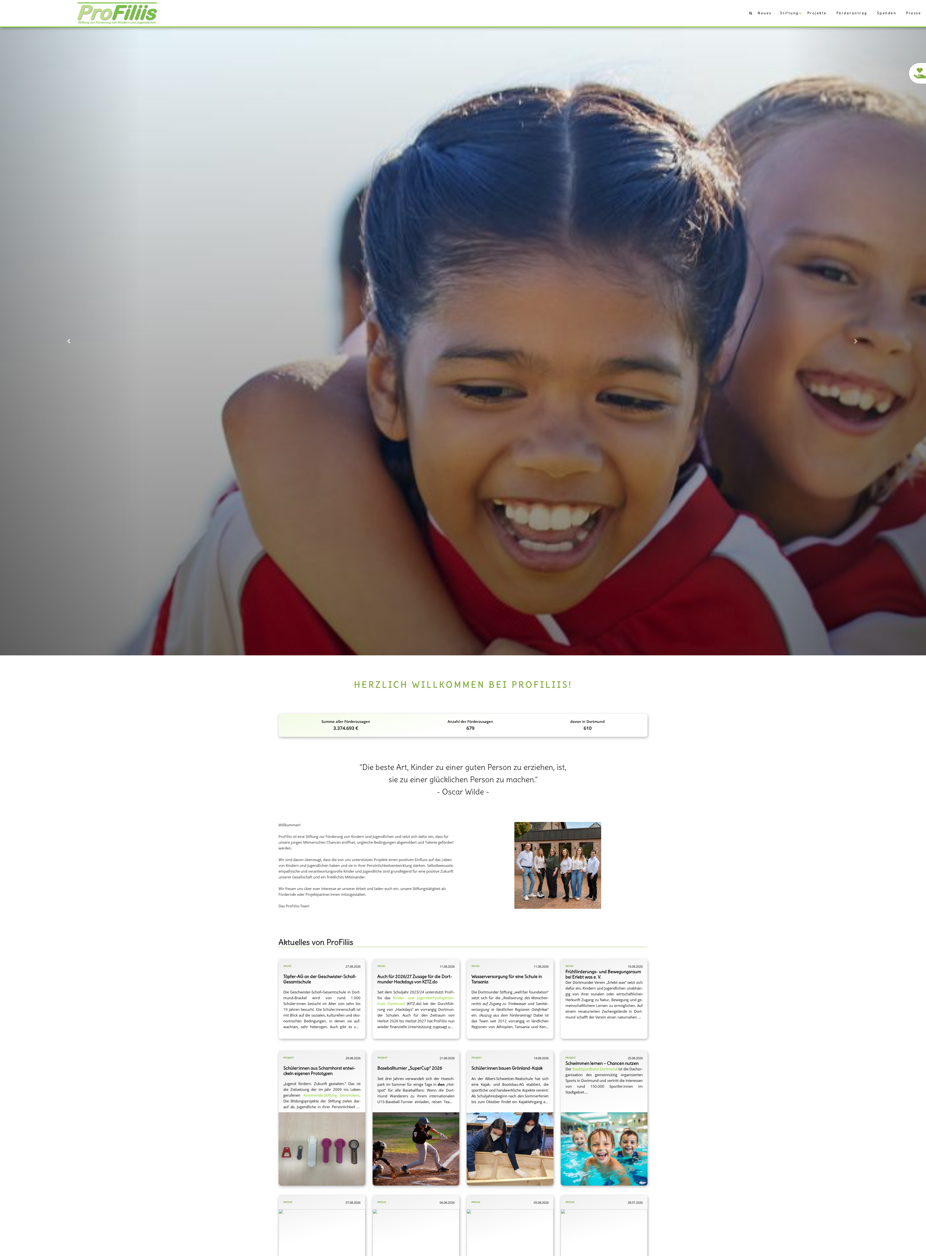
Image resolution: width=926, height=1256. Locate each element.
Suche (748, 14)
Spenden (887, 13)
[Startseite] (117, 12)
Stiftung (789, 13)
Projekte (817, 13)
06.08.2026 (447, 1202)
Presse (913, 13)
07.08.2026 (353, 1202)
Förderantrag (852, 13)
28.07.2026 (635, 1202)
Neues (765, 13)
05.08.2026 (541, 1202)
